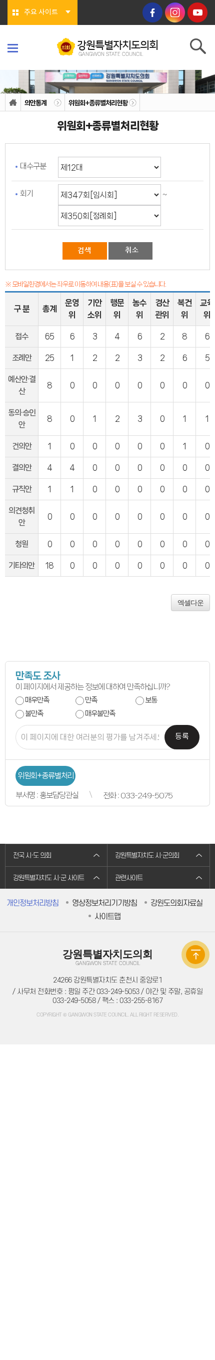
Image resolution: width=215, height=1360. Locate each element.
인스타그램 (175, 12)
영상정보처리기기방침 (104, 903)
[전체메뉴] (13, 47)
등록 (182, 736)
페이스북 (152, 12)
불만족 (34, 713)
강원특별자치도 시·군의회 (147, 855)
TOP (195, 954)
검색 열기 (199, 48)
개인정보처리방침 (32, 903)
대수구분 (33, 166)
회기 (26, 193)
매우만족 (37, 699)
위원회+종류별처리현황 (98, 102)
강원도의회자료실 (176, 903)
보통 (151, 699)
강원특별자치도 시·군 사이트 (48, 878)
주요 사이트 (41, 12)
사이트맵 (107, 916)
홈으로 (13, 102)
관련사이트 (128, 878)
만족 (91, 699)
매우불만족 (100, 713)
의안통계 (35, 102)
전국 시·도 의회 (32, 855)
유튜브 (198, 12)
